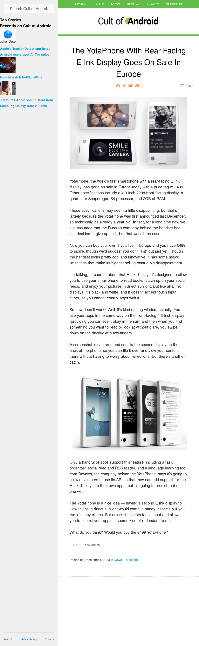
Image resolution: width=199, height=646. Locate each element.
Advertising (29, 639)
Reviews (133, 4)
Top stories (131, 559)
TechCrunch (91, 545)
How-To (153, 4)
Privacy (49, 639)
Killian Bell (131, 85)
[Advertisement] (95, 608)
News (115, 4)
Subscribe (174, 4)
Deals (99, 4)
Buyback (81, 4)
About (8, 639)
